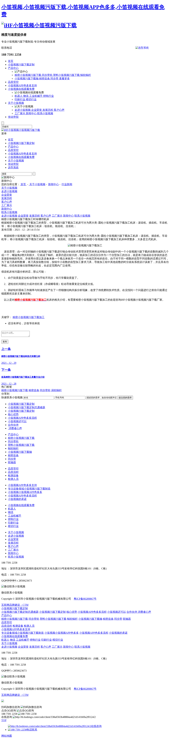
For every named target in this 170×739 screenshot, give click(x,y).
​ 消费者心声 (15, 428)
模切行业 (31, 99)
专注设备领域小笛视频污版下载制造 (29, 488)
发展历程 (48, 109)
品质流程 (13, 472)
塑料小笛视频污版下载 (66, 75)
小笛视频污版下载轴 (27, 78)
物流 (26, 96)
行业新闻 (67, 184)
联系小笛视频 (45, 113)
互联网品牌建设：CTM (14, 604)
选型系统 (13, 167)
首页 (10, 61)
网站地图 (6, 735)
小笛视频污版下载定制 (21, 64)
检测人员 (13, 479)
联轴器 (12, 462)
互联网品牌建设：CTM (14, 694)
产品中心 (13, 68)
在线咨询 (96, 726)
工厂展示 (20, 113)
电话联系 (32, 729)
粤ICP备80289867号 (85, 598)
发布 (5, 341)
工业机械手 (36, 96)
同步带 (54, 78)
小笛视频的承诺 (17, 499)
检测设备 (13, 475)
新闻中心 (31, 113)
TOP (3, 720)
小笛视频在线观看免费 (21, 89)
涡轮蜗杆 (56, 390)
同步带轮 (47, 75)
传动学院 (13, 116)
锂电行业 (48, 96)
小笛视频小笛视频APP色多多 (25, 492)
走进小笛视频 (23, 109)
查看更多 (64, 78)
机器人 (19, 96)
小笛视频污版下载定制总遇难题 (26, 407)
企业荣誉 (36, 109)
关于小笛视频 (16, 102)
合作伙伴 (13, 424)
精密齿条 (44, 78)
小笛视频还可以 (17, 421)
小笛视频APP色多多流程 (22, 417)
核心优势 (13, 414)
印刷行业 (20, 99)
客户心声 (59, 109)
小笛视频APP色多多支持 (22, 85)
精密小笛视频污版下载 (28, 75)
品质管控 (13, 82)
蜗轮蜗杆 (85, 75)
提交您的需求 (125, 397)
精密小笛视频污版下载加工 (28, 317)
